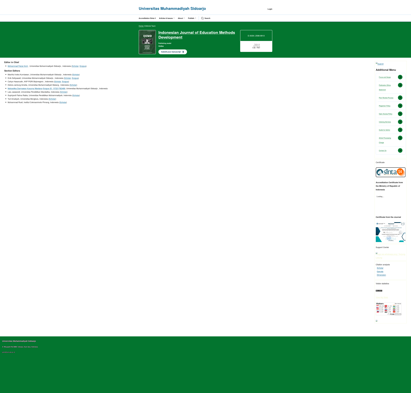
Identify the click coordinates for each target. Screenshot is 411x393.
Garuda (380, 271)
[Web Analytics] (379, 290)
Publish (191, 18)
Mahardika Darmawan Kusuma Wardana (25, 88)
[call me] (391, 255)
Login (270, 9)
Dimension (381, 274)
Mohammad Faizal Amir (18, 66)
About (180, 18)
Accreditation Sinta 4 (147, 18)
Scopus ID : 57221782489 (54, 88)
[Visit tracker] (376, 320)
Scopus (83, 66)
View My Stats (382, 297)
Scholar (75, 66)
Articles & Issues (166, 18)
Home (141, 26)
